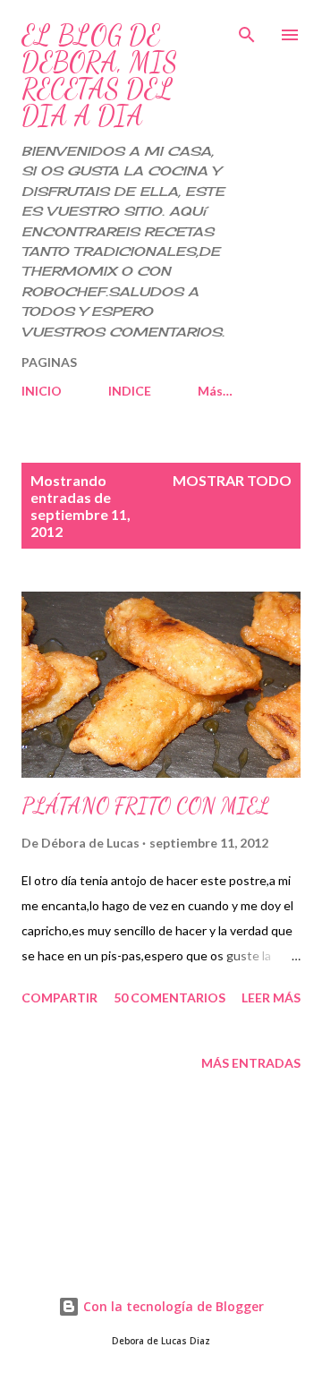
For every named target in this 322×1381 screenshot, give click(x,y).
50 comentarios (169, 997)
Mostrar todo (232, 480)
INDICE (129, 390)
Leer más (271, 997)
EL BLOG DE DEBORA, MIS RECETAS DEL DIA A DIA (99, 75)
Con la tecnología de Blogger (172, 1306)
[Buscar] (247, 32)
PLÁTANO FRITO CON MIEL (145, 806)
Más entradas (251, 1062)
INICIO (41, 390)
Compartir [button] (59, 997)
